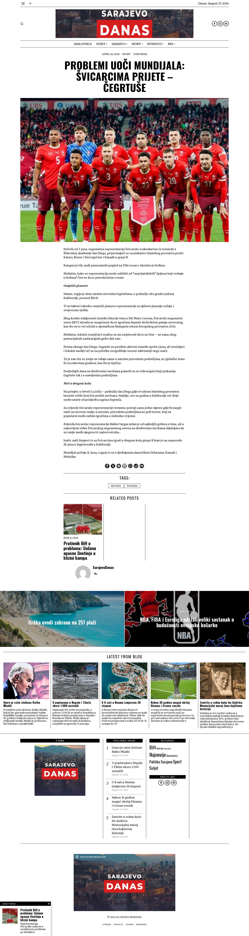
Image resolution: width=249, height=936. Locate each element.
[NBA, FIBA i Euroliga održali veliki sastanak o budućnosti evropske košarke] (187, 619)
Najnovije (157, 754)
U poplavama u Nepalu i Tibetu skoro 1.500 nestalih (72, 704)
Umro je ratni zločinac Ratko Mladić (21, 704)
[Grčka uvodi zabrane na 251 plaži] (62, 619)
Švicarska (132, 485)
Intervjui (160, 748)
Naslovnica (172, 756)
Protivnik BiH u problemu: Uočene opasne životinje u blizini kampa (80, 550)
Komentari (167, 748)
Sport (126, 54)
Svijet (153, 768)
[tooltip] (214, 23)
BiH (152, 747)
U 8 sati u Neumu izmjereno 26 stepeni (121, 704)
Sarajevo (166, 761)
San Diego (116, 485)
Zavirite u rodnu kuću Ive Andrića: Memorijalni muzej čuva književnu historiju (221, 706)
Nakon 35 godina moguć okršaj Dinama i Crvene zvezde (170, 704)
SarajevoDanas (103, 567)
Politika (154, 762)
